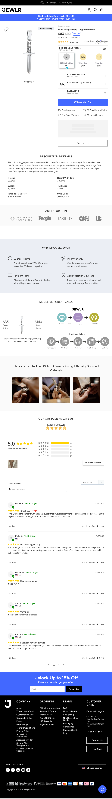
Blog (65, 733)
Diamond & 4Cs (70, 730)
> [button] (63, 664)
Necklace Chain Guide (70, 719)
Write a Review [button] (94, 462)
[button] (98, 526)
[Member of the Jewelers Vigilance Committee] (39, 783)
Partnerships (22, 724)
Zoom (29, 82)
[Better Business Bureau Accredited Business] (10, 783)
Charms (67, 26)
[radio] (66, 60)
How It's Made (70, 711)
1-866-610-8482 (94, 731)
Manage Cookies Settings (24, 749)
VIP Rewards (46, 721)
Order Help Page (94, 711)
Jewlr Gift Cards (47, 718)
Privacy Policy (22, 731)
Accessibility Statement (22, 735)
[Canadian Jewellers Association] (51, 783)
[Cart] (101, 9)
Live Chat (97, 749)
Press (19, 721)
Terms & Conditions (25, 728)
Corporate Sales (24, 718)
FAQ (65, 708)
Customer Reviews (25, 715)
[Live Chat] (102, 789)
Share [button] (13, 526)
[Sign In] (89, 9)
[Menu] (108, 9)
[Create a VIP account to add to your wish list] (6, 29)
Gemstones (68, 727)
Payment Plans (47, 724)
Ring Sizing (68, 715)
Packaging (68, 723)
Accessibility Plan (24, 740)
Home (60, 26)
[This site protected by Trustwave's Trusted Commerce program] (24, 783)
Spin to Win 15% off (48, 19)
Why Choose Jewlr (25, 711)
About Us (20, 708)
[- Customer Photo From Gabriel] (12, 464)
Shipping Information (50, 708)
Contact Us (97, 740)
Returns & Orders (48, 711)
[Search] (95, 9)
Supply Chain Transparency (22, 744)
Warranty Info (46, 715)
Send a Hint (83, 143)
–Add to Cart (82, 102)
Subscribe (74, 689)
